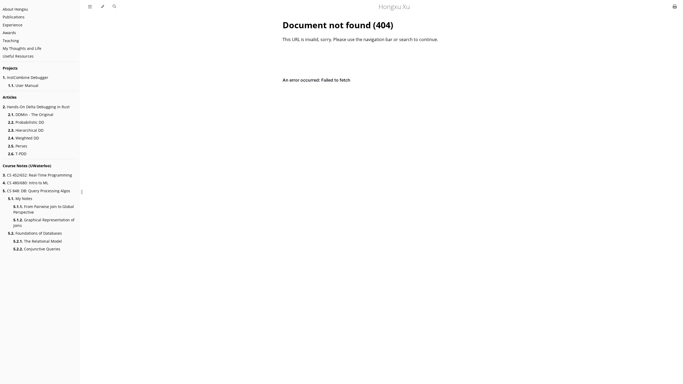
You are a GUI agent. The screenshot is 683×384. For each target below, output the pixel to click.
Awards (9, 32)
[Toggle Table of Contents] (90, 6)
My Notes (20, 198)
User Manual (23, 85)
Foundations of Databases (35, 233)
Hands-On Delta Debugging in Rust (36, 106)
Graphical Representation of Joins (43, 222)
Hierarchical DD (25, 130)
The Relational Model (37, 241)
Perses (17, 146)
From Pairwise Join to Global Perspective (43, 209)
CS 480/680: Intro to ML (25, 182)
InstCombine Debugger (25, 77)
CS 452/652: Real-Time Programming (37, 175)
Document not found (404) (338, 25)
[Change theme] (102, 6)
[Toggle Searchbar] (114, 6)
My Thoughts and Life (22, 48)
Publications (14, 16)
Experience (12, 24)
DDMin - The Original (30, 114)
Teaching (11, 40)
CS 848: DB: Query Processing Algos (36, 190)
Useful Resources (18, 56)
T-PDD (17, 153)
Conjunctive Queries (36, 248)
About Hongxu (15, 9)
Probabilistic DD (26, 122)
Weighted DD (23, 138)
